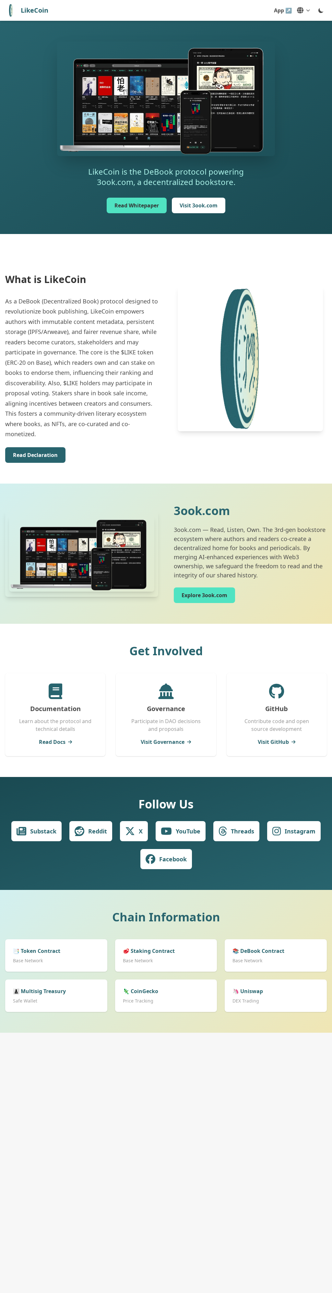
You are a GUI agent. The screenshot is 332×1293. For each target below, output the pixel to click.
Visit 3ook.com (199, 205)
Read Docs (52, 741)
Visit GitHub (273, 741)
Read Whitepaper (136, 205)
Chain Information (166, 917)
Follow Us (166, 804)
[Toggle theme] (321, 10)
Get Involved (166, 651)
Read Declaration (35, 455)
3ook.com (202, 511)
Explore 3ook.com (204, 595)
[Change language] (303, 10)
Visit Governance (162, 741)
